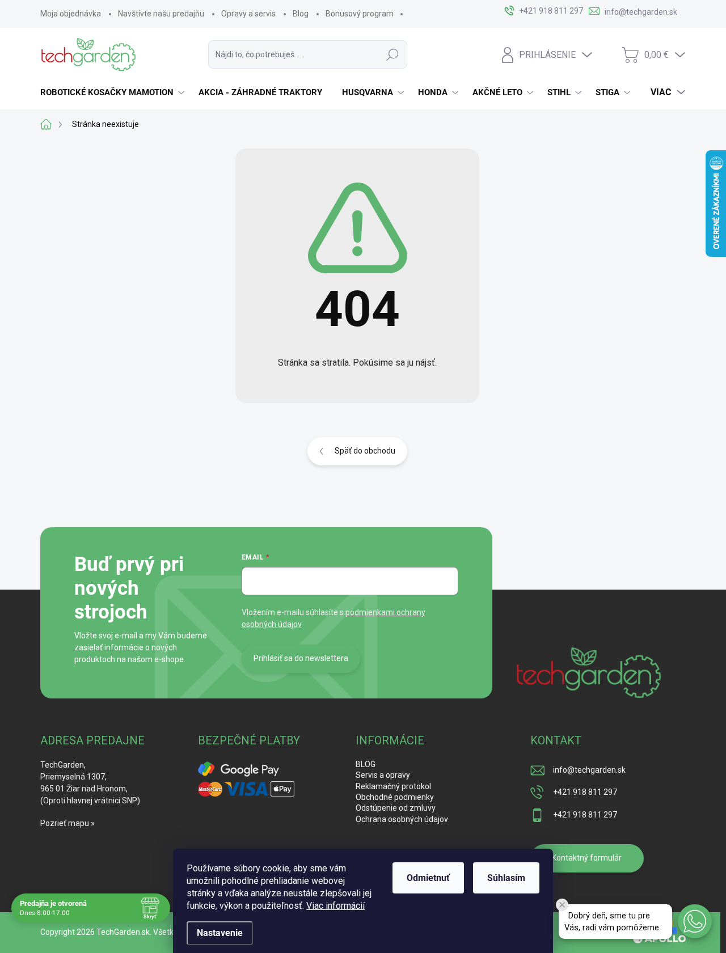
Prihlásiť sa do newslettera (301, 658)
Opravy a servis (248, 13)
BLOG (365, 764)
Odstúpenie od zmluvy (396, 807)
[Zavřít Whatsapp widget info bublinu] (562, 905)
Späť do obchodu (365, 450)
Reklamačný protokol (393, 786)
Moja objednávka (70, 13)
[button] (695, 921)
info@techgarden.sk (589, 769)
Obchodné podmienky (395, 797)
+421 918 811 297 (585, 792)
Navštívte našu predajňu (161, 13)
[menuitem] (113, 92)
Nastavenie (220, 932)
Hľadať (392, 54)
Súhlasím (506, 877)
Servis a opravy (383, 775)
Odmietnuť (428, 877)
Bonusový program (360, 13)
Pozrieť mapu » (67, 823)
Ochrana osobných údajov (402, 819)
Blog (301, 13)
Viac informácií (335, 905)
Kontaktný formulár (587, 857)
